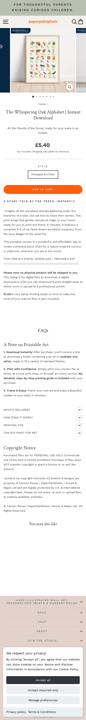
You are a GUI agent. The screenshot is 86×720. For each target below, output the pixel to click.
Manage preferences (43, 700)
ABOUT (42, 631)
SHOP (42, 612)
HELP (42, 621)
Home (42, 104)
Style (43, 166)
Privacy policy (16, 712)
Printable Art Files (43, 174)
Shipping (37, 151)
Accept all (43, 680)
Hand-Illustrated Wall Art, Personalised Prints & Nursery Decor (42, 602)
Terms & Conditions (42, 712)
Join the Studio (42, 640)
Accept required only (43, 690)
